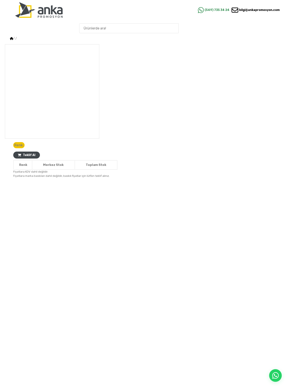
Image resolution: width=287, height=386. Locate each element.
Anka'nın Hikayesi (257, 28)
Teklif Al (29, 155)
